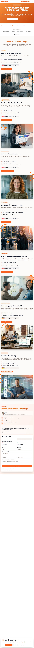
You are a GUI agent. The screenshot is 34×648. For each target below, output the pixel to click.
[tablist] (17, 439)
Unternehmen (4, 455)
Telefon (18, 455)
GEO (4, 445)
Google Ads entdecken (6, 68)
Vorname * (3, 447)
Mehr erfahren (24, 642)
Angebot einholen (12, 18)
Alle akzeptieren (8, 644)
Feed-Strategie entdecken (6, 371)
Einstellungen (23, 644)
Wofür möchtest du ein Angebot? (7, 441)
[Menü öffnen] (32, 1)
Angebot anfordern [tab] (10, 439)
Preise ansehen (22, 18)
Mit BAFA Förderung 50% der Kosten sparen (10, 65)
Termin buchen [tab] (24, 439)
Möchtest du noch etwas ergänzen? (9, 459)
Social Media (5, 444)
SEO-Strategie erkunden (6, 119)
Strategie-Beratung (21, 444)
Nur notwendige (16, 644)
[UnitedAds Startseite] (4, 1)
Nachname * (19, 447)
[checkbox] (2, 444)
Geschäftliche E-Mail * (5, 451)
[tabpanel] (17, 455)
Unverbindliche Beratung (25, 1)
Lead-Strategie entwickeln (6, 271)
